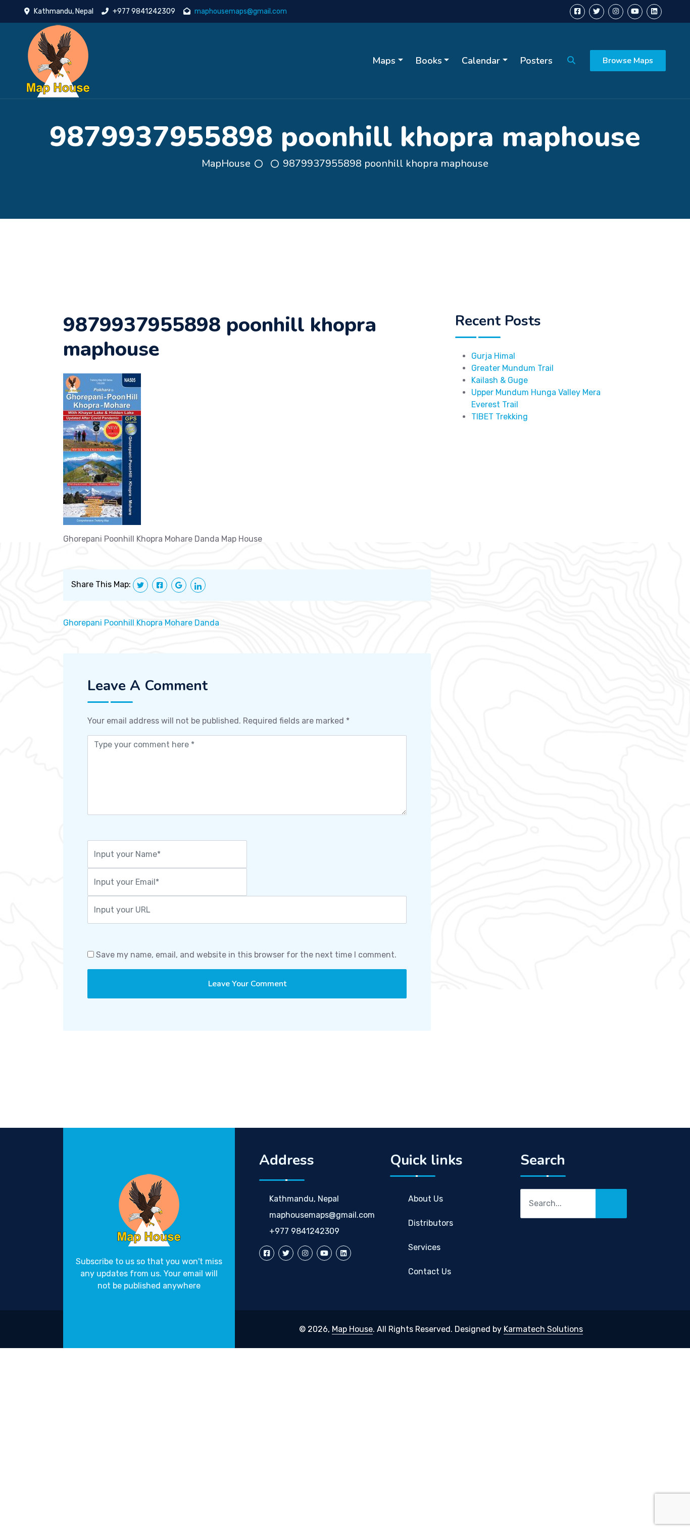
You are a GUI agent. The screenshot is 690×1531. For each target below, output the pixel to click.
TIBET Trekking (499, 416)
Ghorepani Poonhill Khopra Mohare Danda (141, 623)
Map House (352, 1329)
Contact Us (429, 1271)
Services (424, 1247)
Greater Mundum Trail (512, 368)
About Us (425, 1199)
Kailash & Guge (499, 380)
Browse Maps (628, 60)
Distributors (430, 1223)
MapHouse (226, 163)
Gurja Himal (493, 356)
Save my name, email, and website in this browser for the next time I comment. (246, 955)
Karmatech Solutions (543, 1329)
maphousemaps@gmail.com (240, 11)
